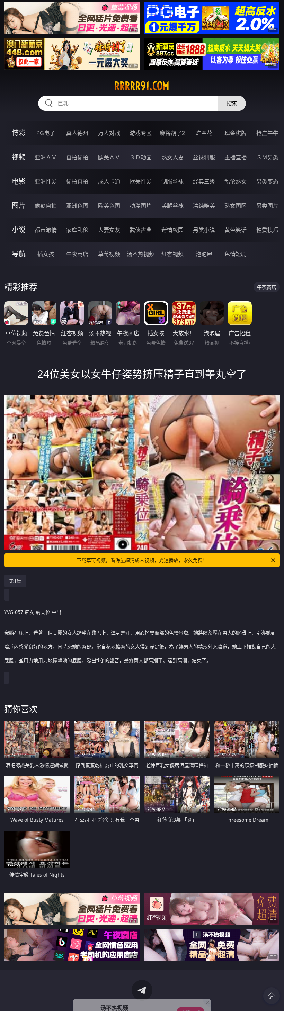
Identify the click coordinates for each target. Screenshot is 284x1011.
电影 (19, 181)
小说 (19, 229)
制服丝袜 (172, 181)
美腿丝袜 (172, 205)
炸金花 (204, 133)
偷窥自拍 (46, 205)
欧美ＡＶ (109, 157)
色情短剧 (235, 254)
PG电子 (45, 133)
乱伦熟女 (235, 181)
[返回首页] (271, 995)
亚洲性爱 (46, 181)
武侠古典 (141, 230)
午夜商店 (77, 254)
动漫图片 (141, 205)
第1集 (15, 581)
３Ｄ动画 (141, 157)
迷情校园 (172, 230)
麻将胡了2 (172, 133)
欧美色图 (109, 205)
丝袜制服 (204, 157)
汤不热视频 (140, 254)
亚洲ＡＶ (46, 157)
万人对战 (109, 133)
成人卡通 (109, 181)
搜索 (232, 103)
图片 (19, 205)
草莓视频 (109, 254)
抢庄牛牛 (267, 133)
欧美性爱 (141, 181)
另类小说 (204, 230)
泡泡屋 (204, 254)
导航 (19, 254)
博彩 (19, 133)
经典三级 (204, 181)
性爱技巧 (267, 230)
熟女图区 (235, 205)
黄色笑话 (235, 230)
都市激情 (46, 230)
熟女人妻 (172, 157)
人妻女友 (109, 230)
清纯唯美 (204, 205)
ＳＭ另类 (267, 157)
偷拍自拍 (77, 181)
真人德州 (77, 133)
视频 (19, 157)
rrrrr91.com (141, 86)
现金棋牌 (235, 133)
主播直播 (235, 157)
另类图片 (267, 205)
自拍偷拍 (77, 157)
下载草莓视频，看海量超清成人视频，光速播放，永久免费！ (142, 560)
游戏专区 (141, 133)
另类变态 (267, 181)
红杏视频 (172, 254)
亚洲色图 (77, 205)
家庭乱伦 (77, 230)
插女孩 (45, 254)
